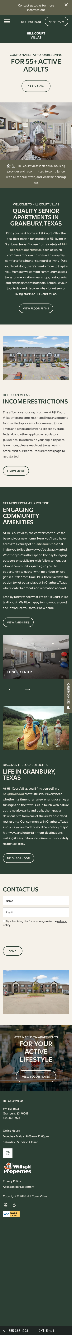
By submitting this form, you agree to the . (35, 923)
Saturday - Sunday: (15, 1142)
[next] (27, 689)
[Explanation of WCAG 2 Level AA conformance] (11, 1214)
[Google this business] (7, 1153)
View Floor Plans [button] (36, 1076)
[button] (66, 5)
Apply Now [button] (36, 86)
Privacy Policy (12, 1181)
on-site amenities (44, 543)
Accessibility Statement (18, 1186)
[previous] (11, 689)
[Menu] (7, 21)
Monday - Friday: (14, 1136)
